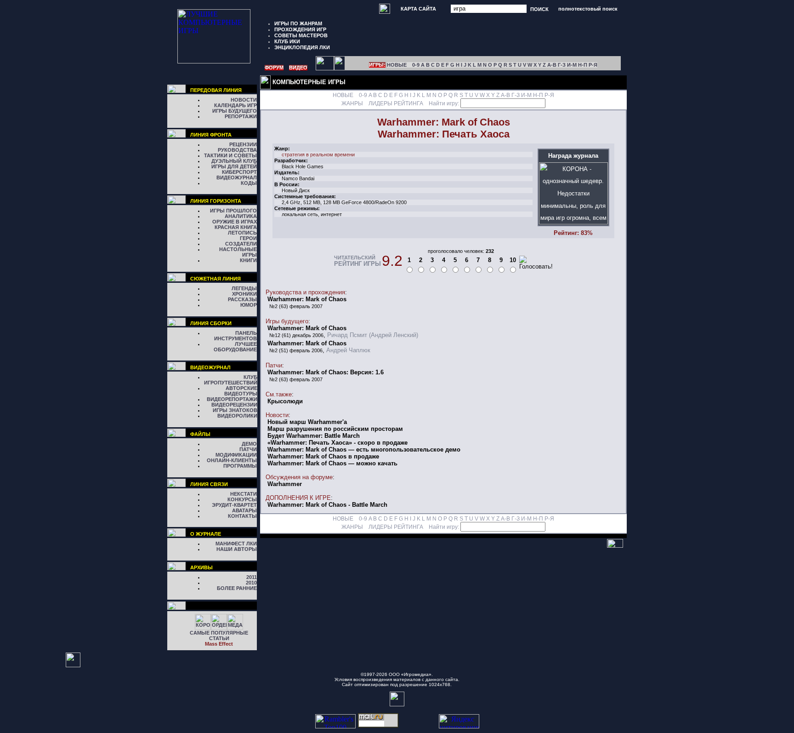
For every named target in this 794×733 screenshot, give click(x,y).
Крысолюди (285, 401)
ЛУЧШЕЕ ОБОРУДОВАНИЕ (235, 346)
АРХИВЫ (201, 567)
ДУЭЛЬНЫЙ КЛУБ (234, 161)
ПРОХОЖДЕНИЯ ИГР (300, 29)
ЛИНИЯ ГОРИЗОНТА (215, 201)
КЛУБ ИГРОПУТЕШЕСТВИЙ (230, 379)
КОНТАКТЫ (242, 516)
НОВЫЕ (397, 65)
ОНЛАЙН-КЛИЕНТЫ (232, 460)
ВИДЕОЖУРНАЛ (236, 177)
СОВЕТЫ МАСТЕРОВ (301, 35)
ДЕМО (249, 444)
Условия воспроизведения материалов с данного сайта (396, 679)
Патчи (274, 365)
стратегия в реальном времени (318, 154)
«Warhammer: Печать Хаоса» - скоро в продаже (337, 442)
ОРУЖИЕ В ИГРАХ (234, 221)
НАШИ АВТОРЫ (236, 549)
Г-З (562, 65)
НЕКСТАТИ (243, 494)
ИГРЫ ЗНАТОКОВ (235, 410)
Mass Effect (219, 644)
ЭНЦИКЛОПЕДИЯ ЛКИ (302, 47)
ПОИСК (539, 8)
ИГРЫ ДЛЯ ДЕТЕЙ (234, 166)
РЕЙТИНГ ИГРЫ (357, 263)
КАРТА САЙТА (418, 8)
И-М (572, 65)
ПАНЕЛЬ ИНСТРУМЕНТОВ (235, 335)
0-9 (416, 65)
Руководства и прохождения (305, 292)
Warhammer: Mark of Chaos (306, 299)
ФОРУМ (274, 67)
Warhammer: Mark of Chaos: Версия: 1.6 (325, 372)
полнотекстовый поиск (588, 8)
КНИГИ (248, 260)
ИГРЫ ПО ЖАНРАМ (298, 23)
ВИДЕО (298, 67)
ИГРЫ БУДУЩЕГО (234, 111)
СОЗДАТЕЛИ (241, 243)
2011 (251, 577)
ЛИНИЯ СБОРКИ (211, 323)
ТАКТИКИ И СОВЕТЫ (230, 155)
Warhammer (284, 484)
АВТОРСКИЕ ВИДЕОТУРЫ (240, 390)
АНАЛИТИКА (241, 216)
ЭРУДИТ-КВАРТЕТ (234, 505)
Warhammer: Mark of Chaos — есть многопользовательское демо (363, 449)
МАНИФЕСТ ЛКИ (236, 543)
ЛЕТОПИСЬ (242, 232)
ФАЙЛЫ (200, 434)
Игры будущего (287, 321)
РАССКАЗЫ (242, 299)
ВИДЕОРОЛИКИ (237, 415)
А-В (551, 65)
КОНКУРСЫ (242, 499)
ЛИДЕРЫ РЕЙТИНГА (396, 103)
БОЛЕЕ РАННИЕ (237, 588)
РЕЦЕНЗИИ (243, 144)
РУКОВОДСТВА (237, 150)
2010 (251, 582)
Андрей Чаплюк (348, 350)
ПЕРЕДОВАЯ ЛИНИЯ (216, 90)
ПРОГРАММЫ (240, 466)
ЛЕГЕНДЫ (244, 288)
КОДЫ (249, 183)
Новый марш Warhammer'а (307, 421)
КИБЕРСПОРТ (239, 172)
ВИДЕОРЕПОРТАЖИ (232, 399)
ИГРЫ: (377, 65)
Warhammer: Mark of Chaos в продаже (323, 456)
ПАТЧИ (248, 449)
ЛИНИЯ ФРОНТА (211, 134)
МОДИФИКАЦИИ (236, 455)
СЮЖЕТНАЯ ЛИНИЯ (215, 278)
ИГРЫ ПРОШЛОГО (233, 210)
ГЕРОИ (248, 238)
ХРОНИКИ (244, 294)
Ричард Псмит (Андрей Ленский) (372, 335)
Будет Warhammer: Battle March (313, 435)
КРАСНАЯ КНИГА (236, 227)
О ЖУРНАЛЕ (205, 534)
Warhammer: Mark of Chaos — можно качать (332, 463)
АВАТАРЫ (244, 510)
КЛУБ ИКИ (287, 41)
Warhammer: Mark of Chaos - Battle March (327, 504)
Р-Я (593, 65)
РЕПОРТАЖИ (241, 116)
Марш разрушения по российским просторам (335, 428)
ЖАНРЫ (352, 103)
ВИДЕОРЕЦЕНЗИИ (234, 404)
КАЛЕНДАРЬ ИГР (235, 105)
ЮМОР (248, 305)
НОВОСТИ (244, 100)
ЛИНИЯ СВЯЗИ (209, 484)
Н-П (582, 65)
